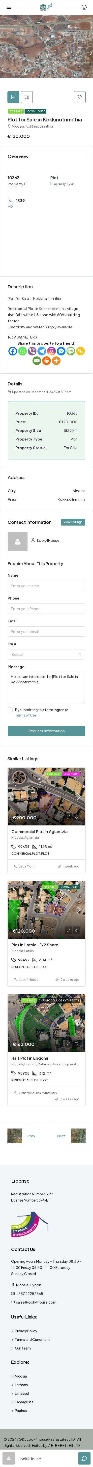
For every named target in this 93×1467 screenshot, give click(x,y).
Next (61, 1135)
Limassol (22, 1393)
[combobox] (46, 654)
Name (13, 575)
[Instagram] (51, 351)
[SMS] (70, 351)
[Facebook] (12, 351)
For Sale (16, 111)
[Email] (36, 360)
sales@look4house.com (36, 1302)
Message (16, 666)
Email (13, 620)
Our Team (23, 1348)
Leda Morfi (26, 866)
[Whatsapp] (22, 351)
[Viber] (32, 351)
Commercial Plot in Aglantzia (39, 831)
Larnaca (21, 1384)
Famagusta (24, 1402)
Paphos (21, 1410)
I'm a (12, 643)
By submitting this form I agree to (41, 712)
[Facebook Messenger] (61, 351)
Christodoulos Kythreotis (38, 1093)
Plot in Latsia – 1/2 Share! (35, 944)
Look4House (35, 111)
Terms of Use (25, 715)
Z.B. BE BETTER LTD (64, 1445)
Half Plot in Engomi (29, 1058)
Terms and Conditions (32, 1339)
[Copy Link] (80, 351)
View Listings (73, 522)
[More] (56, 360)
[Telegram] (41, 351)
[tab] (13, 97)
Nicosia (21, 1376)
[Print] (46, 360)
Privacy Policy (26, 1331)
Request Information (46, 730)
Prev (31, 1135)
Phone (14, 598)
